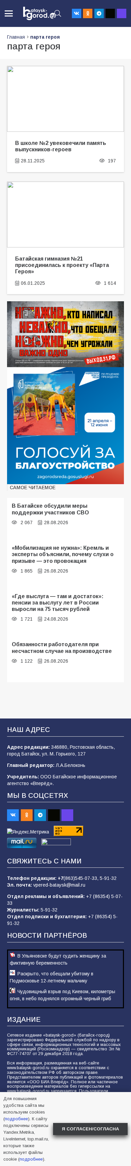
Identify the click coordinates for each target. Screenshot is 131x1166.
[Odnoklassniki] (87, 13)
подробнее (16, 1118)
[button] (8, 13)
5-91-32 (108, 878)
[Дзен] (110, 13)
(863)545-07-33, (81, 878)
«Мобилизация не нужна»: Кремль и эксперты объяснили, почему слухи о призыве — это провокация (63, 554)
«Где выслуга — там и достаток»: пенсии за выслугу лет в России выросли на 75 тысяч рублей (57, 602)
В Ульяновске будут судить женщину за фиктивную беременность (58, 959)
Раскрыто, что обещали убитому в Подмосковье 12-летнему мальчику (51, 977)
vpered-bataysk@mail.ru (59, 885)
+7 (60, 878)
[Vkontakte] (76, 13)
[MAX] (121, 13)
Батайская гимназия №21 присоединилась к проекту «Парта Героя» (62, 265)
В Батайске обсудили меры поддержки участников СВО (50, 509)
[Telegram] (99, 13)
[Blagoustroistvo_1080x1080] (65, 425)
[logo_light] (39, 13)
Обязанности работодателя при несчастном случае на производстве (62, 647)
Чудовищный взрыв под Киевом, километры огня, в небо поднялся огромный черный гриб (62, 995)
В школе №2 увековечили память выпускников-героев (60, 146)
